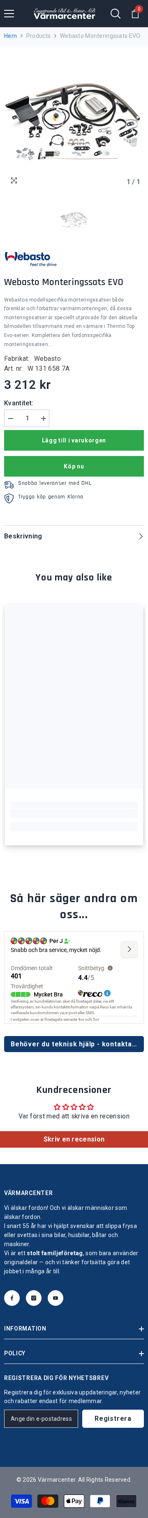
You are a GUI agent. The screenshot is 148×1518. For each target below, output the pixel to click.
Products (38, 36)
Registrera (113, 1418)
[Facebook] (12, 1298)
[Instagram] (34, 1298)
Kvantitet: (18, 403)
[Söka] (115, 14)
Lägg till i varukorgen (74, 440)
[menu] (9, 14)
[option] (74, 120)
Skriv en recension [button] (74, 1139)
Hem (10, 36)
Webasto (47, 359)
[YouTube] (55, 1298)
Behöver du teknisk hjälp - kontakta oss (77, 1044)
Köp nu (74, 466)
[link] (74, 813)
